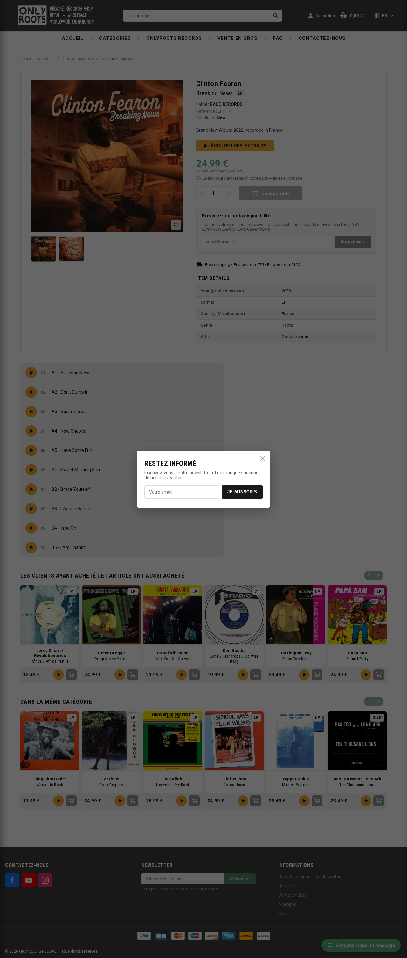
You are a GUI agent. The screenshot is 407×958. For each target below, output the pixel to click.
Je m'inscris (242, 492)
